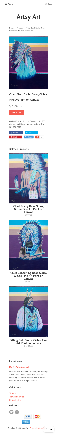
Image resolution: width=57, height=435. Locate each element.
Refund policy (15, 400)
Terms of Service (16, 397)
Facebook (17, 412)
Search (12, 393)
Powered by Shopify (37, 428)
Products (20, 28)
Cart (50, 4)
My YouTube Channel (19, 367)
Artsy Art (29, 16)
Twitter (11, 412)
